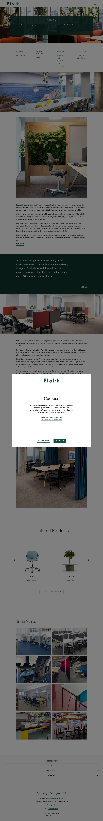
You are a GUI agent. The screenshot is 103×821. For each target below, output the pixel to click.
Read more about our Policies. (51, 420)
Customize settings (43, 440)
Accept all (60, 441)
